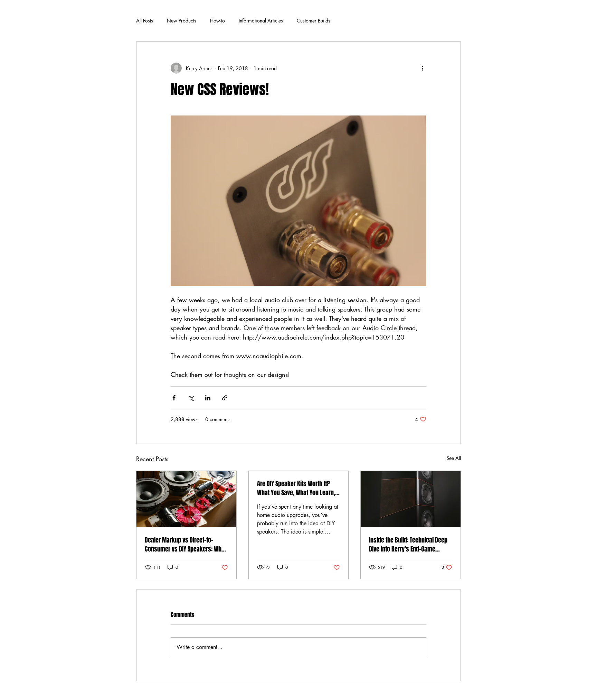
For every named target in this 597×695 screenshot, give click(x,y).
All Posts (144, 20)
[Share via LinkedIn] (208, 398)
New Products (181, 20)
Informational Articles (261, 20)
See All (453, 458)
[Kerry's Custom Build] (411, 499)
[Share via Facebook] (174, 398)
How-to (217, 20)
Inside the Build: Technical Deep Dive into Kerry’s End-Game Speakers (408, 545)
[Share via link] (224, 398)
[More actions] (422, 68)
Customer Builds (313, 20)
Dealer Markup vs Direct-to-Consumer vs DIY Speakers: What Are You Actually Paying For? (185, 545)
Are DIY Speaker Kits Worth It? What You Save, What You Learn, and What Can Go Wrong (296, 488)
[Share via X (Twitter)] (191, 398)
